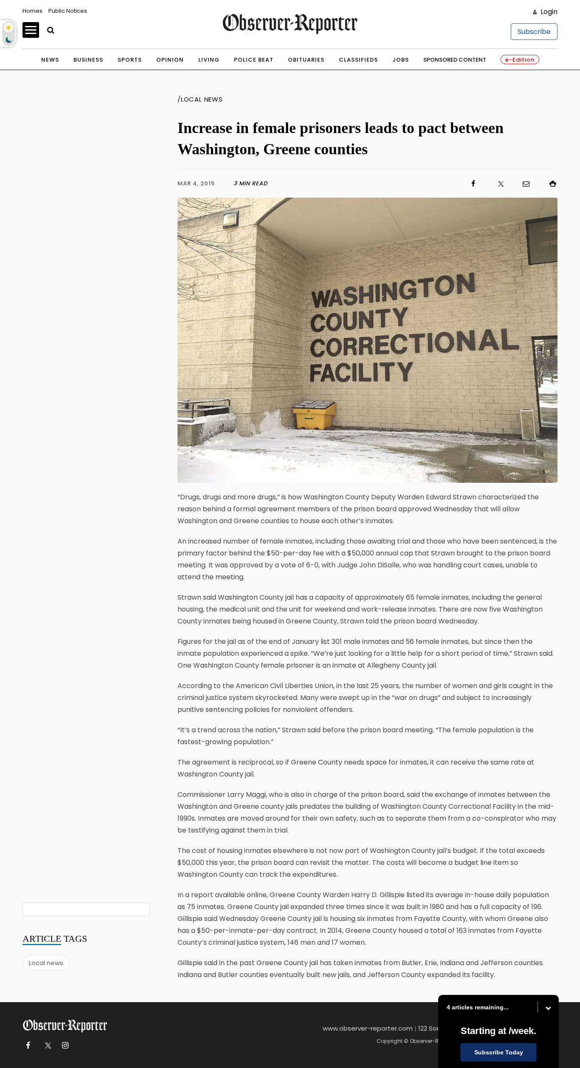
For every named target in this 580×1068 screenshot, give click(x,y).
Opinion (170, 60)
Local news (46, 962)
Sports (130, 60)
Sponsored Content (454, 60)
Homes (32, 11)
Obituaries (306, 60)
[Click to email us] (522, 183)
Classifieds (358, 60)
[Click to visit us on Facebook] (372, 183)
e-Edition (520, 60)
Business (88, 60)
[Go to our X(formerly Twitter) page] (46, 1046)
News (50, 60)
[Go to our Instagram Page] (65, 1046)
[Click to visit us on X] (495, 183)
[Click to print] (548, 183)
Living (209, 60)
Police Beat (253, 60)
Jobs (400, 60)
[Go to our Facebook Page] (28, 1046)
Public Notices (67, 11)
